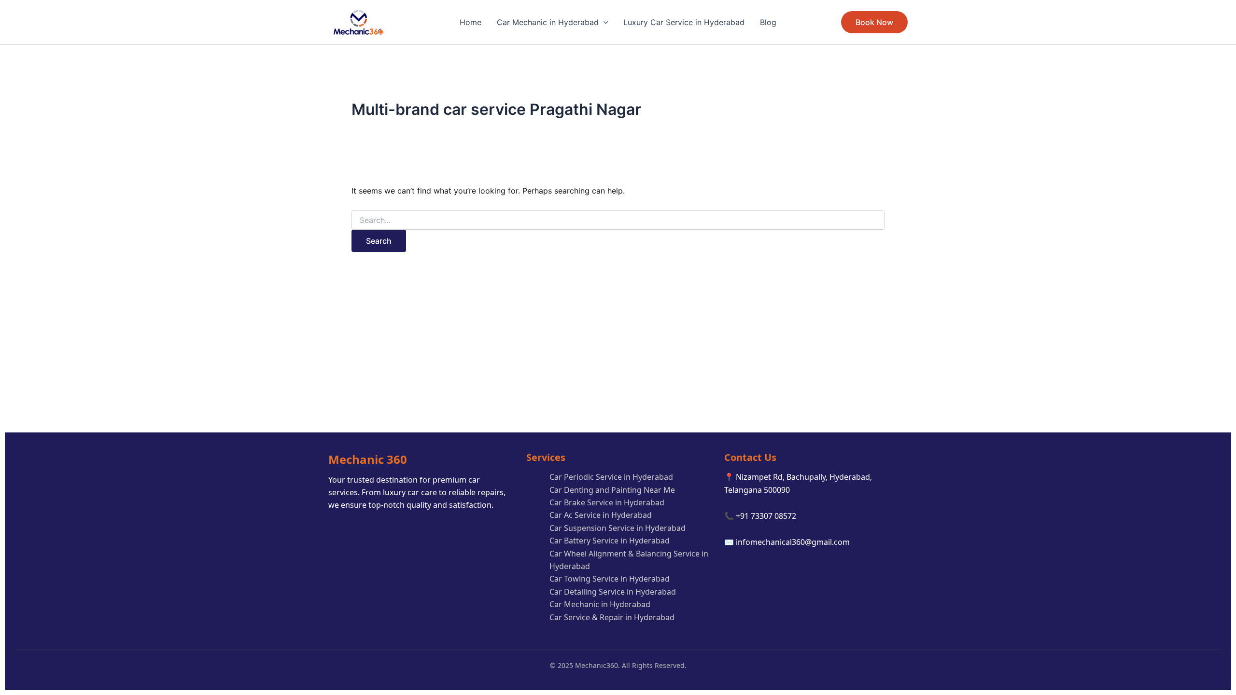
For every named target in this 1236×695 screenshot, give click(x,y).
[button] (603, 22)
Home (470, 22)
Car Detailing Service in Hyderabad (612, 591)
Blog (768, 22)
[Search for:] (618, 220)
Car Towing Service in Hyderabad (609, 578)
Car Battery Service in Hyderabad (609, 540)
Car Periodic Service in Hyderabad (611, 477)
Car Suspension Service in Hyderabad (617, 528)
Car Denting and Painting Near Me (612, 490)
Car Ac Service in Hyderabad (600, 515)
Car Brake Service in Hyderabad (606, 502)
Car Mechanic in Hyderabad (548, 22)
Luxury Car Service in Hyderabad (683, 22)
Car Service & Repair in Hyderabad (611, 617)
